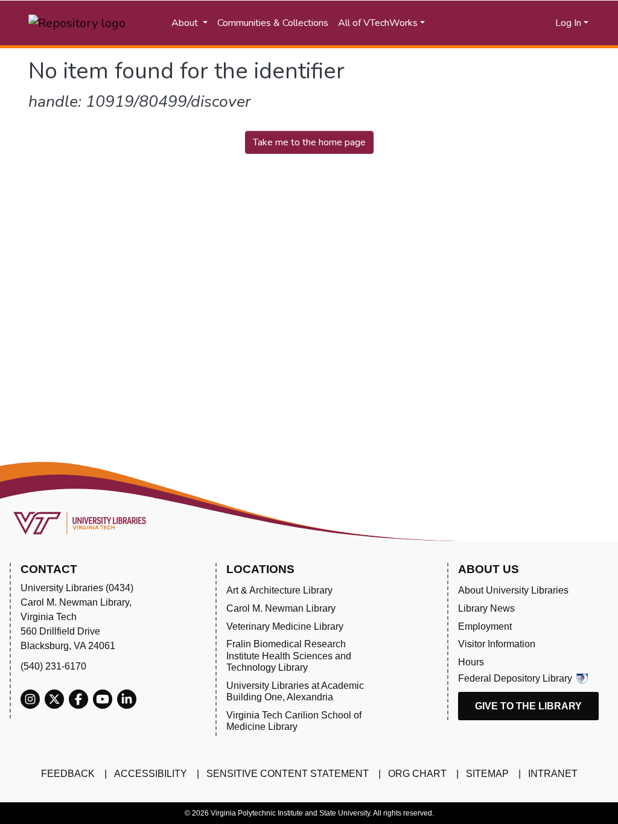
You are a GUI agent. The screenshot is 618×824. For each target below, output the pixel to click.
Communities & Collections (272, 23)
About (185, 23)
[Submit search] (468, 23)
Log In (568, 23)
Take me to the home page (309, 142)
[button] (515, 23)
